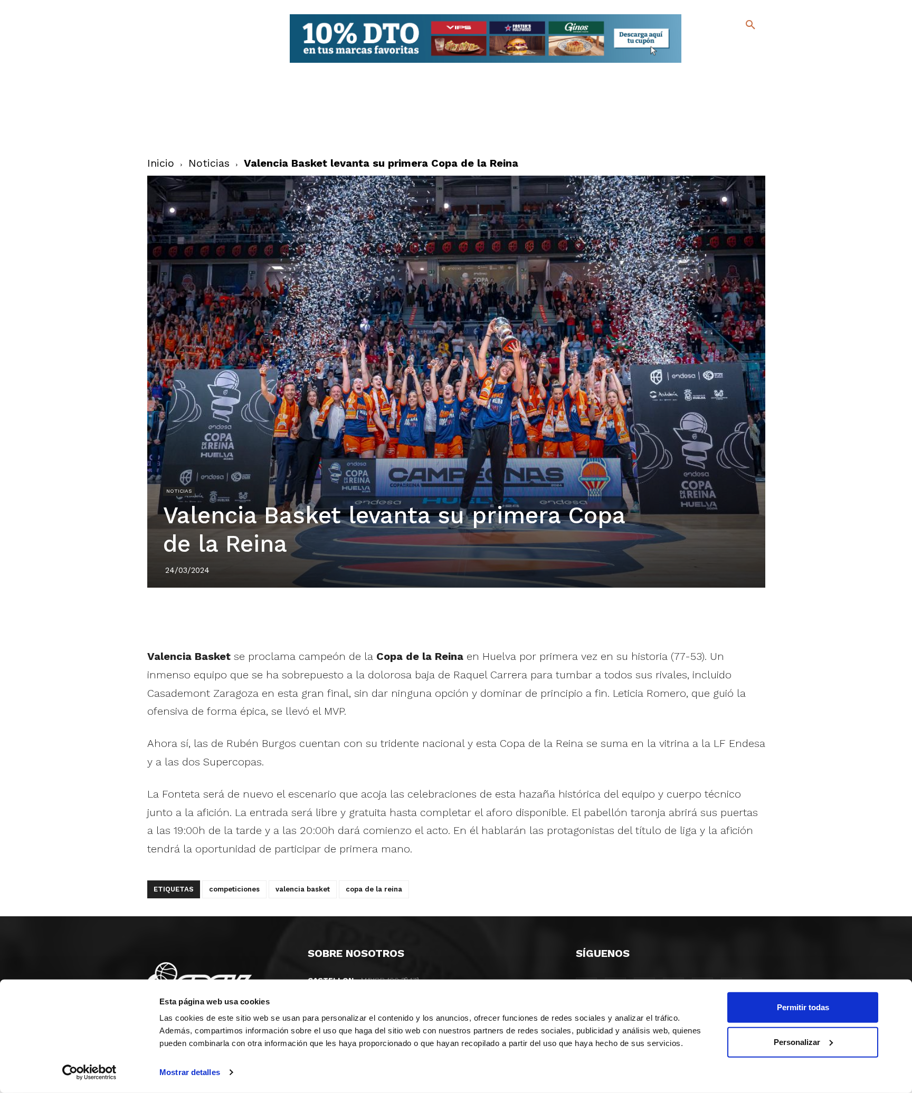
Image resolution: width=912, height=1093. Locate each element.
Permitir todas (803, 1007)
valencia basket (303, 889)
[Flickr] (707, 63)
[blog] (738, 46)
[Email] (516, 617)
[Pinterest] (443, 617)
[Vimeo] (724, 63)
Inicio (160, 163)
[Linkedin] (468, 617)
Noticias (209, 163)
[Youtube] (741, 63)
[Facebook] (707, 47)
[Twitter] (722, 46)
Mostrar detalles (189, 1072)
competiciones (234, 889)
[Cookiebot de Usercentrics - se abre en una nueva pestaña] (89, 1072)
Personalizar (797, 1041)
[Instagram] (755, 47)
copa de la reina (374, 889)
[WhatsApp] (492, 617)
